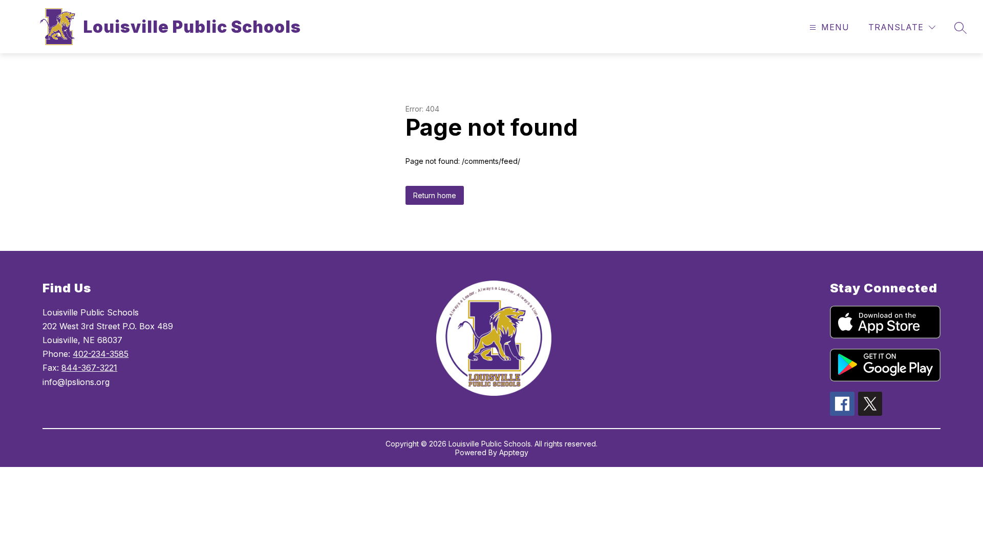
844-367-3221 (89, 368)
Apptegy (513, 452)
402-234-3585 (101, 354)
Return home (434, 195)
